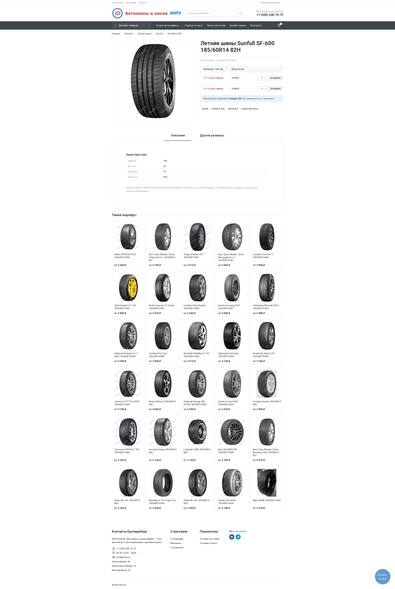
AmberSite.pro (119, 585)
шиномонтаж (253, 98)
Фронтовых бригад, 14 (124, 565)
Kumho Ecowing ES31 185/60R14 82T (229, 307)
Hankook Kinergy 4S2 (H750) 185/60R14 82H (195, 403)
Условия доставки (210, 539)
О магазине (118, 3)
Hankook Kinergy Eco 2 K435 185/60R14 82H (126, 355)
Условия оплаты (208, 543)
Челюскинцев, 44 (121, 561)
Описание (178, 135)
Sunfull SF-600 (218, 109)
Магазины (175, 543)
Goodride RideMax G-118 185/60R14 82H (196, 355)
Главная (116, 33)
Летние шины (144, 33)
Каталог (129, 33)
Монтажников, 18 (121, 570)
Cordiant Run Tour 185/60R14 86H (158, 355)
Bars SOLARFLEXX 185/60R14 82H (227, 451)
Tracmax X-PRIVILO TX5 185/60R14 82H (126, 451)
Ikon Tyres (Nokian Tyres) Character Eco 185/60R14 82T (162, 257)
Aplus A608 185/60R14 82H (267, 500)
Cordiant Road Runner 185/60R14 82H (195, 307)
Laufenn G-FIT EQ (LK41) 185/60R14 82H (127, 403)
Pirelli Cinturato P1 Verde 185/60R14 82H (161, 307)
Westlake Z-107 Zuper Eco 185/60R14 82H (162, 502)
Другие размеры (212, 135)
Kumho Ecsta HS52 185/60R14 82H (228, 403)
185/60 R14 (233, 109)
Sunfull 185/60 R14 (249, 109)
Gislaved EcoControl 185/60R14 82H (228, 355)
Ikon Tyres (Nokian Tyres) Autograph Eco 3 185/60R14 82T (231, 257)
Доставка (131, 3)
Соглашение (176, 547)
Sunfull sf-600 (174, 33)
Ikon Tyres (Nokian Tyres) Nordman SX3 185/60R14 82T (266, 452)
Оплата (142, 3)
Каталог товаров (128, 25)
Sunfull (159, 33)
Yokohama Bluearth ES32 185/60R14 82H (266, 307)
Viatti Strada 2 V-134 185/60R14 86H (124, 307)
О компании (176, 539)
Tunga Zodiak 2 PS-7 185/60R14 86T (194, 256)
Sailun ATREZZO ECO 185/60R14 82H (125, 256)
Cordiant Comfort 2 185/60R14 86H (263, 256)
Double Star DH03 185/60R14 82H (227, 502)
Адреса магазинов (270, 2)
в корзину (275, 78)
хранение (268, 98)
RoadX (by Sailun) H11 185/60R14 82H (264, 355)
